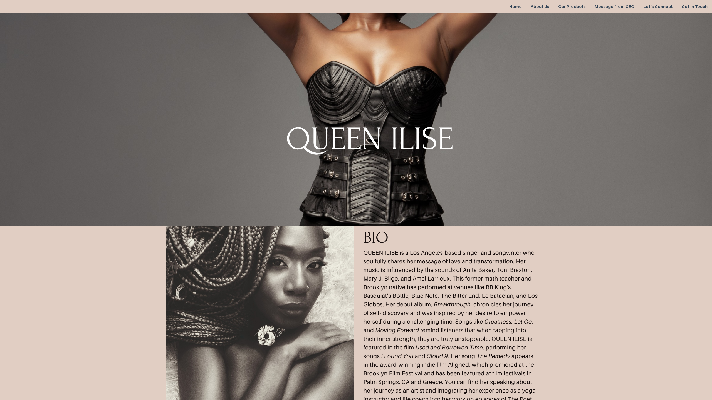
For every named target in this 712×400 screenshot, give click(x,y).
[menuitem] (515, 6)
